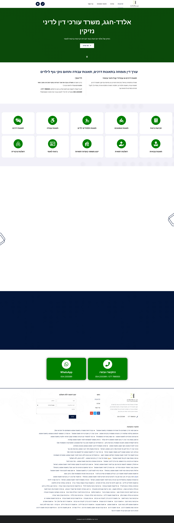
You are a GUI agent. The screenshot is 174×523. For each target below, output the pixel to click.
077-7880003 (114, 377)
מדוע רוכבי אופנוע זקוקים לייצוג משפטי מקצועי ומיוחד (120, 452)
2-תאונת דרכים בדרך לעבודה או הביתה (106, 498)
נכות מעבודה (87, 498)
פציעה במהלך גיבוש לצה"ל (128, 486)
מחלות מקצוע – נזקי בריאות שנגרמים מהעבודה (106, 489)
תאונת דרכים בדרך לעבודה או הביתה (85, 501)
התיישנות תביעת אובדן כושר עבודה (69, 486)
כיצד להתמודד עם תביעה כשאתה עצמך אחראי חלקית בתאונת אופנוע (72, 436)
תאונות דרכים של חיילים (68, 504)
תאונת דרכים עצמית (105, 501)
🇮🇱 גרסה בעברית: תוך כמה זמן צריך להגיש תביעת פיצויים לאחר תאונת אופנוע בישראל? (110, 477)
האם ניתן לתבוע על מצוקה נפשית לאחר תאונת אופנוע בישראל (72, 464)
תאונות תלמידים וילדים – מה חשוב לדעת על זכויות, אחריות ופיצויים (116, 483)
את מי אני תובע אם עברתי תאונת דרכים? (124, 511)
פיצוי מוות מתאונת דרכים (129, 507)
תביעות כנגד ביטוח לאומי (129, 498)
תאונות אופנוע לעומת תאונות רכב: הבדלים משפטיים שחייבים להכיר (116, 474)
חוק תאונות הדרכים (64, 507)
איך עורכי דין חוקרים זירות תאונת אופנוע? (84, 433)
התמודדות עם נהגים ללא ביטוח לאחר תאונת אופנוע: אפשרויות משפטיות (76, 455)
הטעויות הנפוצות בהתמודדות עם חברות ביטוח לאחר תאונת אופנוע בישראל (114, 480)
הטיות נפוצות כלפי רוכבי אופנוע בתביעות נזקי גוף (83, 449)
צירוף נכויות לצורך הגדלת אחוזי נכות (77, 492)
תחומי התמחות (102, 4)
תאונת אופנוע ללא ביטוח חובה (127, 504)
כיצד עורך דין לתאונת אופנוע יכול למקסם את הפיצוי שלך (84, 452)
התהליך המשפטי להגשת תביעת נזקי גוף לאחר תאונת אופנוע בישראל (115, 464)
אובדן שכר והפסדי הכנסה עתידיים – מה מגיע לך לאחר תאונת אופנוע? (115, 467)
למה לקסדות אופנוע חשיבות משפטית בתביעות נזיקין (121, 443)
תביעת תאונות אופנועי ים (51, 498)
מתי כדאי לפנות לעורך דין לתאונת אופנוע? (89, 470)
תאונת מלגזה (95, 492)
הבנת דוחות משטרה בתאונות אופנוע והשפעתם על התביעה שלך (74, 430)
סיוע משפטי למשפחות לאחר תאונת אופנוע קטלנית (83, 440)
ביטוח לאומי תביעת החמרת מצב (127, 492)
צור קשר (90, 4)
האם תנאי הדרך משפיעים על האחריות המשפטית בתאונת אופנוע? (116, 430)
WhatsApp (66, 372)
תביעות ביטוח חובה (131, 501)
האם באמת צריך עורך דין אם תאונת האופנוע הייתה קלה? (119, 440)
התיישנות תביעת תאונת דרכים (46, 507)
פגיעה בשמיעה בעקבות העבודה (54, 492)
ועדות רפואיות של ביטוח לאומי (53, 489)
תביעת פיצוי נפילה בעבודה (93, 495)
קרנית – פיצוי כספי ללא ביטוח (49, 504)
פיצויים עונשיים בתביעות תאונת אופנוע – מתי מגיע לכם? (83, 461)
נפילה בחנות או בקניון (130, 489)
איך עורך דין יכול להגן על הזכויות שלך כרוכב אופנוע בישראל (119, 449)
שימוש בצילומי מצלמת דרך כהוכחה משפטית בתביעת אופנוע (118, 433)
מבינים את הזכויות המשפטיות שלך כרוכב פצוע (78, 474)
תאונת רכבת (118, 501)
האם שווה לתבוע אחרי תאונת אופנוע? (61, 470)
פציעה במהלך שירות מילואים (61, 483)
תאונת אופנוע (111, 504)
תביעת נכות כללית (76, 495)
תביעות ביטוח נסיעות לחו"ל (91, 486)
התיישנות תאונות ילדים (111, 495)
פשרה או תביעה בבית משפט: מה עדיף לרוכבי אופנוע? (120, 461)
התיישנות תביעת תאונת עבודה (71, 498)
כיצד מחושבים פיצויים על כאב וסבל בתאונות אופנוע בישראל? (72, 467)
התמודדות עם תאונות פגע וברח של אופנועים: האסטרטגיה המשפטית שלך (79, 443)
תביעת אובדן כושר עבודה (60, 495)
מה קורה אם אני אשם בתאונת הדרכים (93, 507)
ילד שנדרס (75, 507)
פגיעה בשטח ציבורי (108, 492)
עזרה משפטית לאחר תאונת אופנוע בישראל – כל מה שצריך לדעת (68, 480)
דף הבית (120, 4)
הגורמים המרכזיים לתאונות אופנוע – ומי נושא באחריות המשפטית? (116, 436)
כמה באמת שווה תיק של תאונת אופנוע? (125, 458)
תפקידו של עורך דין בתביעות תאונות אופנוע (66, 477)
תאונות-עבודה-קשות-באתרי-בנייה (82, 483)
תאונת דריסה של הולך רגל (63, 501)
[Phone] (43, 4)
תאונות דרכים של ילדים (86, 504)
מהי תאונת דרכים (113, 507)
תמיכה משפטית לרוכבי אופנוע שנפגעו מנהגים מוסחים (90, 446)
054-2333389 (101, 377)
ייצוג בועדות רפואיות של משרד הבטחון (77, 489)
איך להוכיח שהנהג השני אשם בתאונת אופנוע (123, 446)
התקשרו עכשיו (108, 372)
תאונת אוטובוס (100, 504)
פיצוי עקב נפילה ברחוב (49, 486)
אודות (112, 4)
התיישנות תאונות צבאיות (110, 486)
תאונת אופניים (47, 501)
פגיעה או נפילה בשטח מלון (128, 495)
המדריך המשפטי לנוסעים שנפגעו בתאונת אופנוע (54, 433)
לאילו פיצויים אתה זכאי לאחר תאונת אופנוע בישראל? (120, 470)
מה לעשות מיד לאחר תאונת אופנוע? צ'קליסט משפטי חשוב (119, 455)
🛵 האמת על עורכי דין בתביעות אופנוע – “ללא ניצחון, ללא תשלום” (89, 458)
